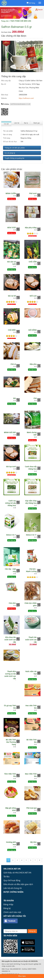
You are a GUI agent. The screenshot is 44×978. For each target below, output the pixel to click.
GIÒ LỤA (33, 296)
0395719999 (32, 969)
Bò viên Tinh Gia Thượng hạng (11, 742)
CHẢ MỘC (12, 330)
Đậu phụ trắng (31, 227)
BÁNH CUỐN (11, 193)
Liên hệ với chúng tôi (13, 888)
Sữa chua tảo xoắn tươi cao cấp (10, 639)
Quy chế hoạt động (12, 880)
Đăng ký (7, 908)
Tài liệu (7, 876)
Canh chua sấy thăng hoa (31, 467)
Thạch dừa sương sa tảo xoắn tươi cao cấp (10, 675)
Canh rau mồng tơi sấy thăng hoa (10, 503)
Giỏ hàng (32, 3)
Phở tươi (33, 193)
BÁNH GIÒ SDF (10, 432)
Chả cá (13, 364)
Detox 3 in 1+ (31, 535)
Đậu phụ (33, 364)
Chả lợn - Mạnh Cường (31, 570)
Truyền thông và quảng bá (14, 158)
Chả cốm (12, 603)
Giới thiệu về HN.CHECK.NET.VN (17, 872)
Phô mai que (31, 808)
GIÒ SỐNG (32, 330)
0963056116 (6, 971)
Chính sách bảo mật (12, 912)
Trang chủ (4, 21)
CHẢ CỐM (33, 262)
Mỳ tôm (33, 842)
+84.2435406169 (15, 969)
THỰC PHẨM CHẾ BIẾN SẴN (20, 21)
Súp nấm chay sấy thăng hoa (31, 502)
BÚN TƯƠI (11, 227)
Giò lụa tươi (11, 466)
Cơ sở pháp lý (10, 153)
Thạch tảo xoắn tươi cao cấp (31, 639)
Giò (14, 398)
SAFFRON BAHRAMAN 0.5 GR (20, 104)
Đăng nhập (8, 904)
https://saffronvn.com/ (26, 98)
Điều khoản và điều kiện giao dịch (18, 884)
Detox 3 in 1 (11, 535)
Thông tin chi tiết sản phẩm (15, 148)
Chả (35, 398)
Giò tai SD (12, 296)
